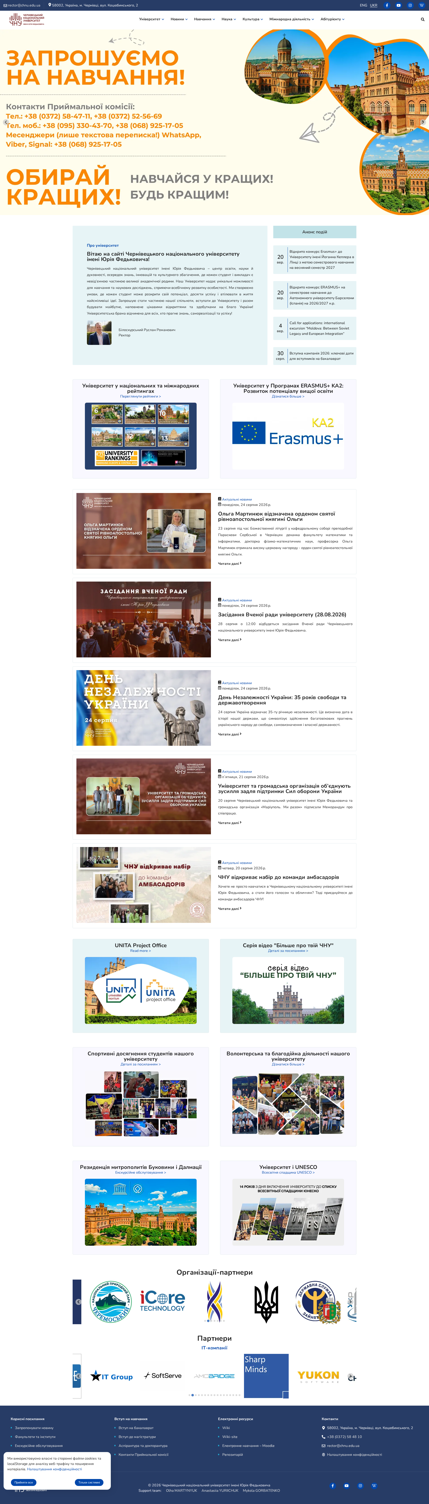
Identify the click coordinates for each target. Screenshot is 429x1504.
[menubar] (244, 20)
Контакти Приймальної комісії (143, 1454)
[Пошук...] (423, 20)
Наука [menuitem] (227, 19)
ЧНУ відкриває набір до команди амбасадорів (278, 877)
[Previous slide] (79, 1302)
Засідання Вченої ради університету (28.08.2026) (282, 614)
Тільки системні (89, 1482)
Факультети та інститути (35, 1436)
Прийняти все (24, 1482)
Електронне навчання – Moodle (248, 1445)
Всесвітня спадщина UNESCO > (288, 1172)
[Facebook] (387, 5)
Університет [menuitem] (149, 19)
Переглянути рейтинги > (140, 396)
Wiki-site (230, 1436)
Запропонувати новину (34, 1427)
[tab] (205, 1321)
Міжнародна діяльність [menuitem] (289, 19)
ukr (373, 5)
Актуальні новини (237, 499)
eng (363, 5)
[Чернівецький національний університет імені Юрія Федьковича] (26, 20)
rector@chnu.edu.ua (343, 1445)
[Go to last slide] (6, 122)
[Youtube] (398, 5)
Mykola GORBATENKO (261, 1490)
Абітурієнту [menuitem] (331, 19)
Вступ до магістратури (137, 1436)
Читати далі (229, 563)
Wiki (226, 1427)
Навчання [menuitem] (202, 19)
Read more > (140, 950)
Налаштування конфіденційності (354, 1454)
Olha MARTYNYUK (181, 1490)
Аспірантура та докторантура (143, 1445)
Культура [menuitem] (251, 19)
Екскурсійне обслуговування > (140, 1172)
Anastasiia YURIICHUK (220, 1490)
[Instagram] (410, 5)
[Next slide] (423, 122)
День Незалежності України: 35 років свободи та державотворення (282, 700)
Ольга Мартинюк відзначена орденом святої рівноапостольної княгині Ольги (276, 516)
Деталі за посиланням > (288, 950)
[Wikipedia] (421, 5)
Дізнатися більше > (288, 396)
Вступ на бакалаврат (136, 1427)
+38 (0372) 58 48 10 (344, 1436)
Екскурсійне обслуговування (39, 1445)
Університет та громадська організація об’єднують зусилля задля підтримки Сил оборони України (284, 788)
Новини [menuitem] (177, 19)
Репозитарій (232, 1454)
